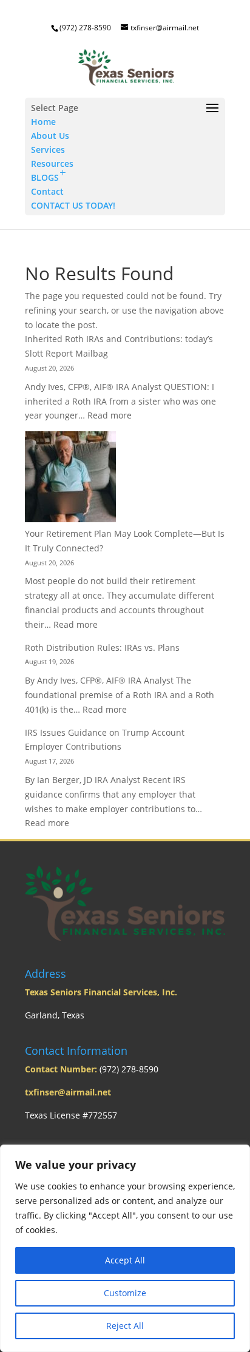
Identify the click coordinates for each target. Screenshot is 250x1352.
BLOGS (45, 177)
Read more (109, 415)
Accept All (125, 1260)
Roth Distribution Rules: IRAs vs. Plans (102, 647)
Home (43, 121)
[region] (125, 1248)
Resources (52, 163)
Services (48, 149)
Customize (125, 1293)
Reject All (125, 1325)
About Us (50, 135)
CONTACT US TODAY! (73, 205)
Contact (47, 191)
